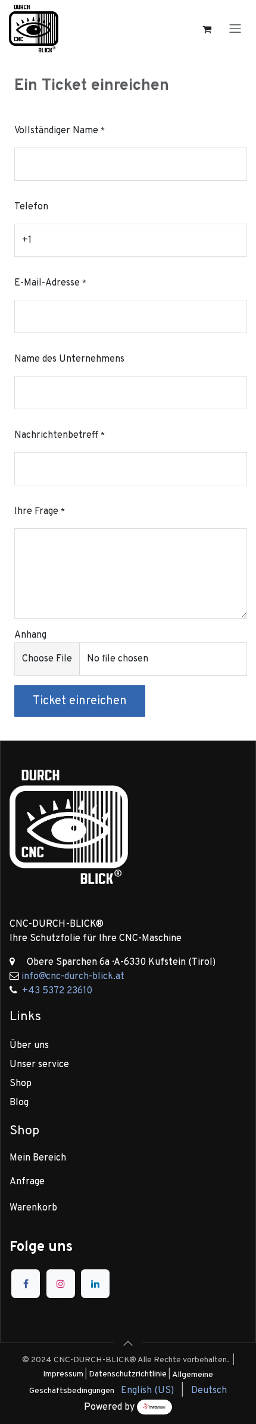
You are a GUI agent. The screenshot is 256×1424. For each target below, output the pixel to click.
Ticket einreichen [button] (80, 701)
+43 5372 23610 (57, 991)
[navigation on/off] (235, 28)
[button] (128, 1343)
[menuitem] (147, 1391)
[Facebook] (25, 1283)
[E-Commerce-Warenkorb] (206, 28)
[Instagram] (60, 1283)
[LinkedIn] (95, 1283)
